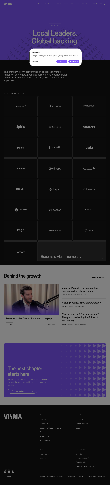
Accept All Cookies (74, 61)
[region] (55, 57)
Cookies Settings (35, 61)
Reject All (62, 61)
